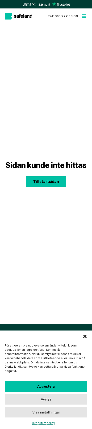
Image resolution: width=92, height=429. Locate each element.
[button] (85, 336)
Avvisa (46, 399)
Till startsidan (46, 181)
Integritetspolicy (43, 423)
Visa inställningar (46, 412)
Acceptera (46, 386)
